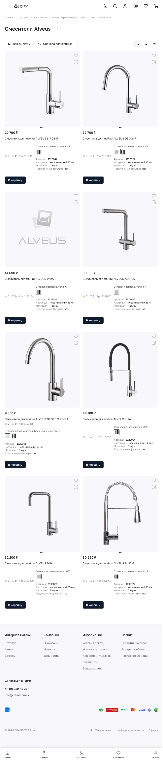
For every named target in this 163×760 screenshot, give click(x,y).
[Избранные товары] (146, 6)
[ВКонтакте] (7, 709)
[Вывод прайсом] (154, 43)
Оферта (153, 730)
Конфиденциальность (130, 730)
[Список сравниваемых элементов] (136, 6)
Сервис (127, 635)
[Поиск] (115, 6)
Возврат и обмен (133, 649)
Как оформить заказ (97, 655)
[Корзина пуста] (156, 6)
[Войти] (125, 6)
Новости (49, 649)
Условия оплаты (94, 643)
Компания (51, 635)
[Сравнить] (76, 62)
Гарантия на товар (134, 643)
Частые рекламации (135, 655)
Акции (9, 649)
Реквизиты (90, 662)
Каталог (10, 643)
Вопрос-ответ (92, 668)
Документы (51, 655)
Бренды (10, 655)
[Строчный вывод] (146, 43)
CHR (38, 151)
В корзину (15, 180)
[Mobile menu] (6, 6)
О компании (52, 643)
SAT (116, 151)
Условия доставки (95, 649)
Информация (92, 635)
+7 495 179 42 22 (16, 688)
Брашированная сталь (7, 436)
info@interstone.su (17, 695)
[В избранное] (76, 56)
